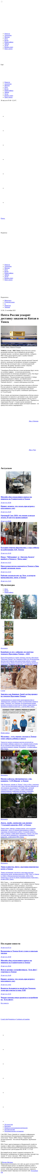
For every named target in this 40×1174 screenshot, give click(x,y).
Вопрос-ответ (8, 47)
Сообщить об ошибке (23, 1019)
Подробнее (34, 1170)
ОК (2, 1172)
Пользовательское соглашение (14, 1131)
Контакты (7, 1126)
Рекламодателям (9, 1129)
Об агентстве (8, 1124)
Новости (7, 33)
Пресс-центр (8, 49)
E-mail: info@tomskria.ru (8, 1019)
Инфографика (8, 42)
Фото (6, 38)
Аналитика (8, 35)
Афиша (6, 44)
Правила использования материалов (16, 1128)
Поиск (3, 218)
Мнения (7, 37)
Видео (6, 40)
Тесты (6, 45)
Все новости (5, 1003)
